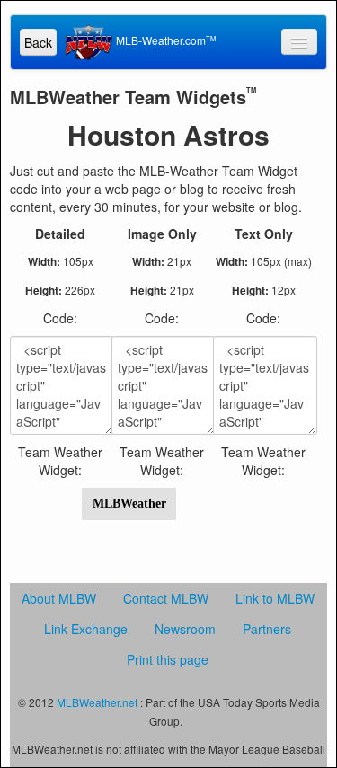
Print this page (167, 659)
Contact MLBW (165, 598)
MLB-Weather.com (164, 40)
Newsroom (185, 629)
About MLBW (59, 598)
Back (38, 42)
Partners (267, 629)
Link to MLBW (275, 598)
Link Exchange (86, 629)
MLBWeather (129, 503)
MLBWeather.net (97, 702)
